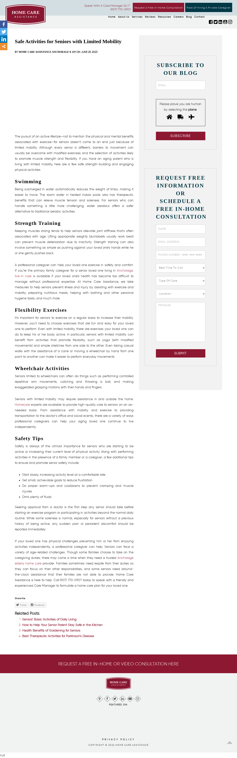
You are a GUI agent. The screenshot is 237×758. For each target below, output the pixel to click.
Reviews (150, 17)
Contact (199, 17)
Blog (189, 17)
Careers (178, 17)
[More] (3, 46)
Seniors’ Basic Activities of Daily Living (49, 619)
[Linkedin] (3, 39)
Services (137, 17)
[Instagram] (137, 698)
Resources (164, 17)
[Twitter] (3, 31)
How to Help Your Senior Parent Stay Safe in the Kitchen (62, 625)
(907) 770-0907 (120, 9)
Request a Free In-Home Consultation (158, 7)
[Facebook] (3, 24)
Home (112, 17)
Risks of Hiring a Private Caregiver (209, 7)
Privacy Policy (118, 739)
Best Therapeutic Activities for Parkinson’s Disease (58, 636)
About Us (123, 17)
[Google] (99, 698)
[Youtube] (130, 698)
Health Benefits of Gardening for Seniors (51, 630)
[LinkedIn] (122, 698)
